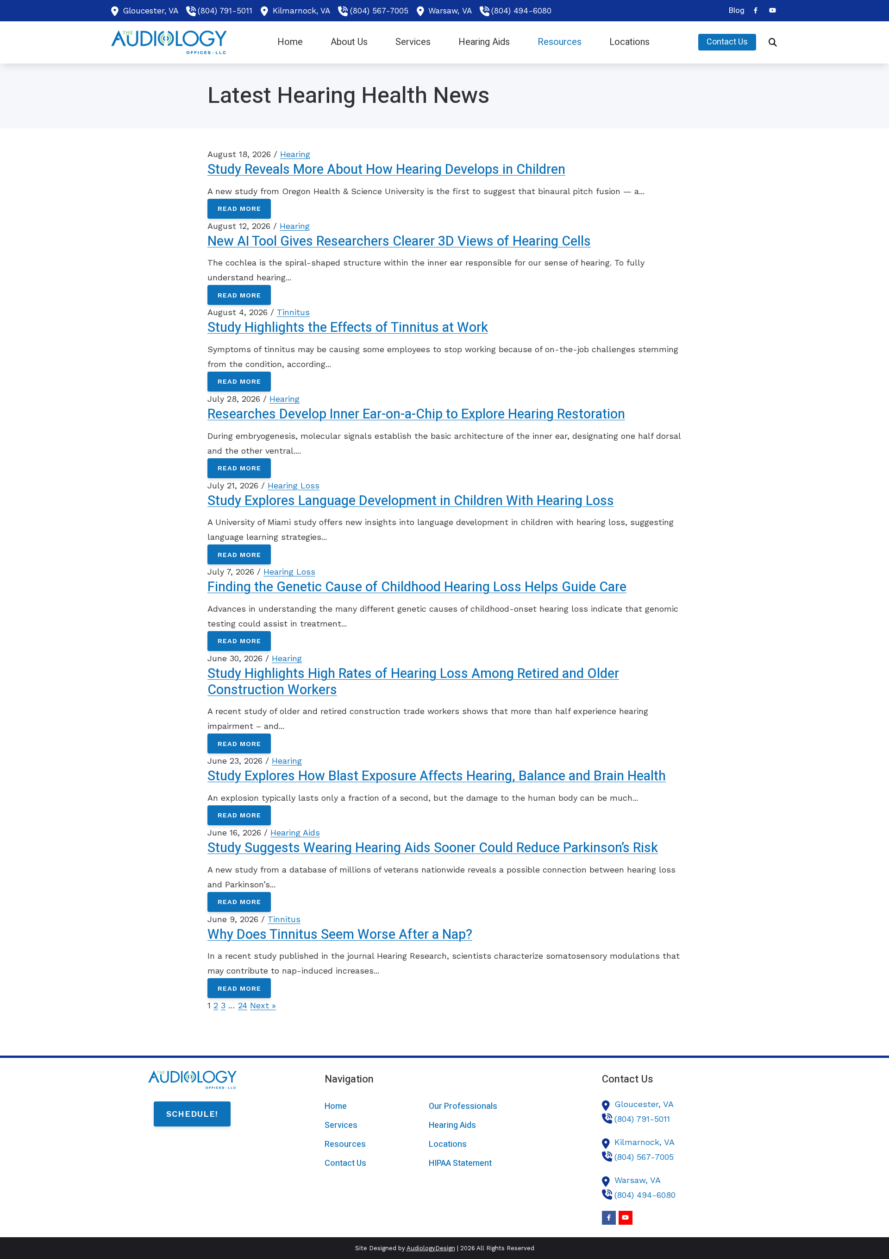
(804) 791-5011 (225, 10)
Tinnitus (293, 312)
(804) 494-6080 (521, 10)
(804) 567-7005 (379, 10)
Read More (239, 208)
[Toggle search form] (773, 42)
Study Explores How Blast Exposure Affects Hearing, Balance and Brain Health (436, 776)
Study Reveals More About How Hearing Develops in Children (386, 169)
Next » (263, 1005)
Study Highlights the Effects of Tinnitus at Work (347, 327)
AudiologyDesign (431, 1248)
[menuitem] (734, 10)
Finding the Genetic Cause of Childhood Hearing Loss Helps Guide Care (416, 587)
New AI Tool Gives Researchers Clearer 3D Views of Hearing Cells (399, 241)
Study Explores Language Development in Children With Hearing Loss (410, 501)
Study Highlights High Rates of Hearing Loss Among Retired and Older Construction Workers (413, 682)
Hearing (295, 154)
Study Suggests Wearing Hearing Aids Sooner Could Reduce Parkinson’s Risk (432, 848)
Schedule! (192, 1114)
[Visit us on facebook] (755, 10)
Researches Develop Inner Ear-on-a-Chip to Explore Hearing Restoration (416, 414)
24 (242, 1005)
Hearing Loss (293, 485)
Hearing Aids (295, 832)
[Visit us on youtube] (772, 10)
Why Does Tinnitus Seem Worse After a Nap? (339, 934)
